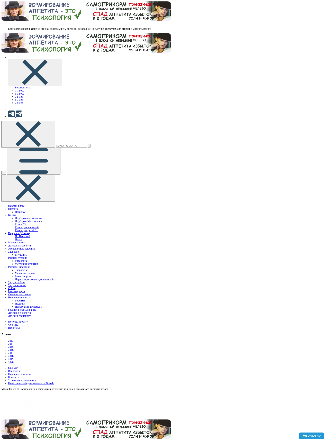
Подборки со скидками (28, 218)
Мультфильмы (16, 242)
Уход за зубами (16, 282)
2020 (11, 362)
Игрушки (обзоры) (19, 233)
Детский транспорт (19, 315)
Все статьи (14, 327)
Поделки (20, 303)
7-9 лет (19, 102)
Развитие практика (19, 266)
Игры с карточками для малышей (34, 279)
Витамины (21, 254)
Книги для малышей (27, 227)
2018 (11, 356)
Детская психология (19, 245)
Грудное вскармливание (22, 309)
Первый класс (16, 205)
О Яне (11, 288)
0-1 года (19, 90)
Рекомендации (16, 291)
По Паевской (22, 236)
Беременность (23, 87)
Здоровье (13, 251)
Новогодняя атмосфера (28, 306)
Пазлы (18, 239)
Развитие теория (17, 257)
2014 (11, 343)
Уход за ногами (17, 285)
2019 (11, 359)
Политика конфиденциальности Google (31, 383)
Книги (12, 215)
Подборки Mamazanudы (28, 221)
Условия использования (22, 380)
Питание (13, 208)
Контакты (14, 377)
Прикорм (20, 211)
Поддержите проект (19, 374)
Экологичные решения (21, 248)
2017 (11, 353)
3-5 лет (19, 96)
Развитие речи (23, 276)
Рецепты (20, 300)
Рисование (21, 260)
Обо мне (13, 324)
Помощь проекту (18, 321)
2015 (11, 346)
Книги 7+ (20, 224)
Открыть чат (314, 436)
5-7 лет (19, 99)
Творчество (21, 270)
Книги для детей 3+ (26, 230)
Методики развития (26, 263)
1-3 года (19, 93)
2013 (11, 340)
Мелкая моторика (25, 273)
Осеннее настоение (19, 294)
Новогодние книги (19, 297)
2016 (11, 349)
